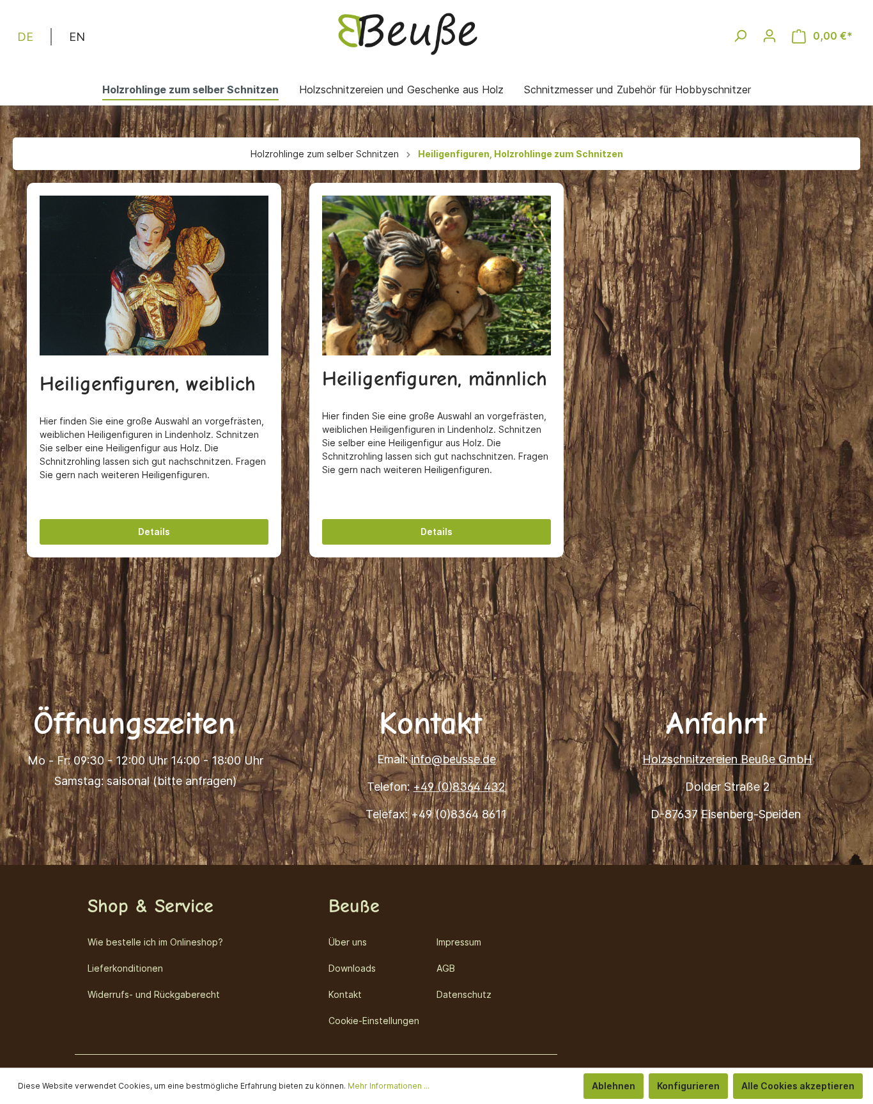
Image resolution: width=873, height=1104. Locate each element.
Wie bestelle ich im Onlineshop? (155, 942)
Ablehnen (613, 1085)
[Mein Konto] (769, 36)
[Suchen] (740, 36)
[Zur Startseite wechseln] (408, 33)
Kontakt (345, 994)
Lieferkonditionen (125, 968)
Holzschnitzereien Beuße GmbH (727, 759)
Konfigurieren (688, 1085)
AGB (445, 968)
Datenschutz (463, 994)
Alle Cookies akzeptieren (797, 1085)
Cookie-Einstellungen (373, 1020)
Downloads (352, 968)
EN (77, 36)
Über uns (347, 942)
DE (25, 36)
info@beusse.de (453, 759)
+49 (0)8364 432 (459, 786)
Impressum (458, 942)
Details (154, 531)
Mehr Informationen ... (388, 1086)
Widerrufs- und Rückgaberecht (154, 994)
